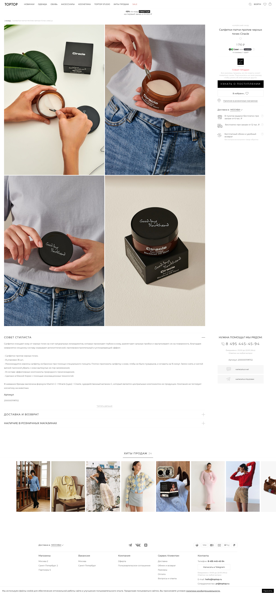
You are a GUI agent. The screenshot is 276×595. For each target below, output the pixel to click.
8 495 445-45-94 (216, 561)
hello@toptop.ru (213, 579)
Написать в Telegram (214, 567)
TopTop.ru (11, 4)
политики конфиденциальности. (203, 591)
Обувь (54, 4)
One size (240, 61)
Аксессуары (68, 4)
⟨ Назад (7, 21)
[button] (104, 337)
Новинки (29, 4)
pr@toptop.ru (222, 583)
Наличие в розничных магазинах (240, 100)
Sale (134, 4)
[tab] (138, 455)
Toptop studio (102, 4)
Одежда (42, 4)
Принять (267, 591)
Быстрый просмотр (33, 506)
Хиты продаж (121, 4)
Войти (257, 4)
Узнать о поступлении (241, 84)
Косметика (84, 4)
